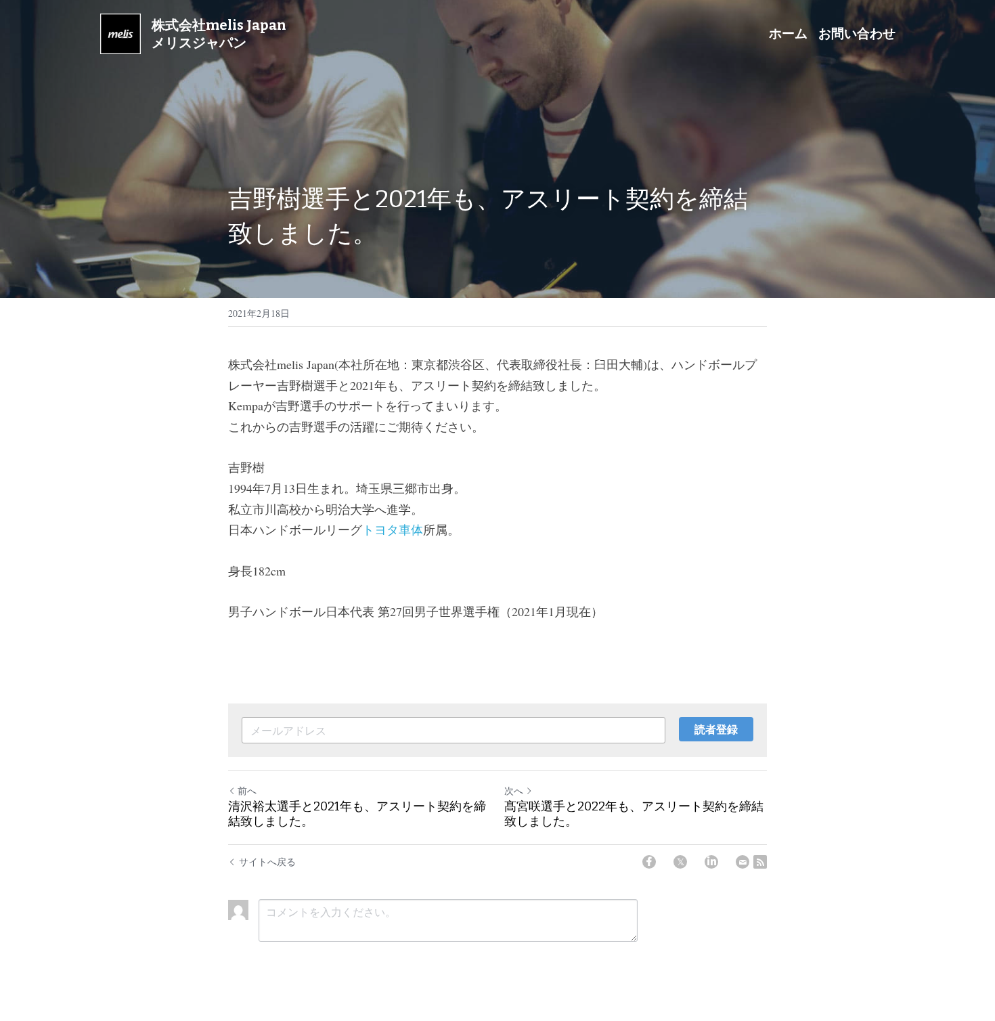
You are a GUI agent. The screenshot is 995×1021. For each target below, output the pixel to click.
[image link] (120, 33)
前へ (247, 790)
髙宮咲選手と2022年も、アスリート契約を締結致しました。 (634, 814)
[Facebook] (649, 862)
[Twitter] (680, 862)
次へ (513, 790)
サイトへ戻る (267, 861)
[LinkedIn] (711, 862)
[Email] (742, 862)
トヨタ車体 (392, 529)
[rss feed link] (760, 862)
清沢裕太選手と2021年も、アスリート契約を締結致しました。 (357, 814)
